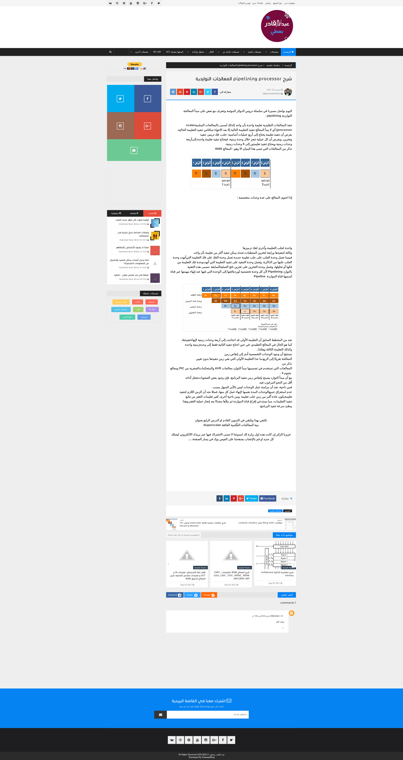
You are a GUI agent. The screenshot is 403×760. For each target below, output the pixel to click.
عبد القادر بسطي (217, 754)
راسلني (268, 3)
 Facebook (268, 498)
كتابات (137, 302)
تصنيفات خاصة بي (231, 52)
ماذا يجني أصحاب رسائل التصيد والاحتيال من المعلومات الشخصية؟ (129, 262)
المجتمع (151, 302)
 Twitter (251, 498)
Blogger (207, 595)
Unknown (275, 615)
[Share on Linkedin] (194, 92)
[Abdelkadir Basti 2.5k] (148, 98)
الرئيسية (287, 52)
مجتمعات (274, 52)
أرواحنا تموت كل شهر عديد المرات (132, 219)
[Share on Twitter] (208, 92)
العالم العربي (127, 317)
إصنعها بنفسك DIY (174, 52)
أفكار (211, 52)
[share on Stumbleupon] (180, 92)
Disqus (190, 595)
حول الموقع (277, 3)
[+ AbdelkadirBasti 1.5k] (148, 125)
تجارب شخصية (121, 302)
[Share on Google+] (201, 92)
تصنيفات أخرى (141, 52)
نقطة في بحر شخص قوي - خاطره (131, 275)
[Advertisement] (231, 465)
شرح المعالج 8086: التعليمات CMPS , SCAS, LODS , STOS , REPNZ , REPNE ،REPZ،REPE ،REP (232, 575)
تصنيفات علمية (254, 52)
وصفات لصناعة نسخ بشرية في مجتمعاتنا (133, 234)
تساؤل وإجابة (198, 52)
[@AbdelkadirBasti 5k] (120, 125)
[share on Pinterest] (187, 92)
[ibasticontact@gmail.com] (134, 150)
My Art (157, 52)
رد (283, 627)
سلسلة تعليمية (273, 65)
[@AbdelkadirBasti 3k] (120, 98)
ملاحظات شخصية (121, 309)
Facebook (172, 595)
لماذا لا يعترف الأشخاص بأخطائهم (132, 247)
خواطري (144, 317)
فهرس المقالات (244, 3)
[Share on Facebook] (215, 92)
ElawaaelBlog (208, 757)
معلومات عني (289, 3)
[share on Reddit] (173, 92)
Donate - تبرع (258, 3)
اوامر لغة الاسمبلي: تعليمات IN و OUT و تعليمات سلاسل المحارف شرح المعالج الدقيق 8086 (187, 575)
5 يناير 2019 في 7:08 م (267, 616)
